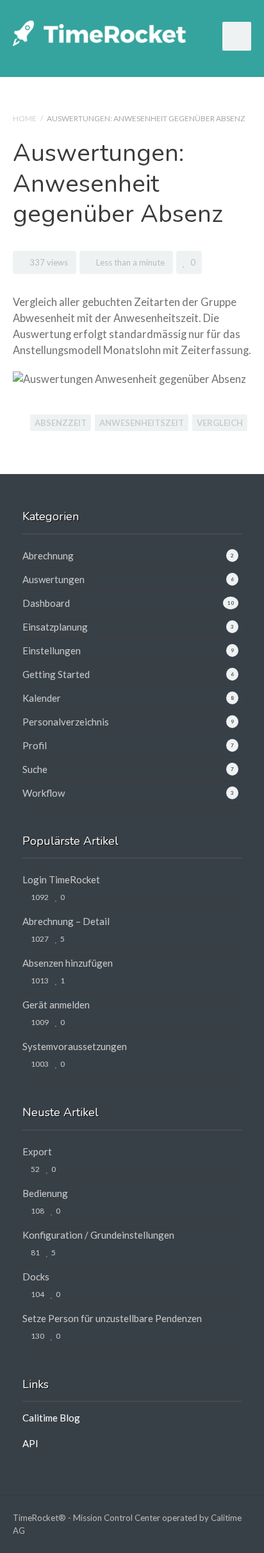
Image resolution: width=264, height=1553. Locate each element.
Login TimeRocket (61, 879)
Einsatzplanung (55, 626)
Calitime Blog (51, 1417)
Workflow (43, 793)
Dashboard (46, 603)
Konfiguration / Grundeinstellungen (98, 1235)
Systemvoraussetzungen (74, 1046)
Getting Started (56, 674)
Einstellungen (51, 650)
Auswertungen (53, 579)
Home (25, 118)
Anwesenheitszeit (141, 423)
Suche (34, 769)
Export (37, 1151)
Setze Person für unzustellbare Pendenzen (112, 1318)
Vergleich (220, 423)
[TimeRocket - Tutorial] (99, 32)
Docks (35, 1276)
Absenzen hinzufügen (67, 963)
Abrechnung (48, 555)
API (30, 1443)
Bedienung (45, 1193)
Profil (34, 745)
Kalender (41, 698)
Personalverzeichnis (65, 721)
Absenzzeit (61, 423)
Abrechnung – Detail (66, 921)
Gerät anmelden (56, 1004)
